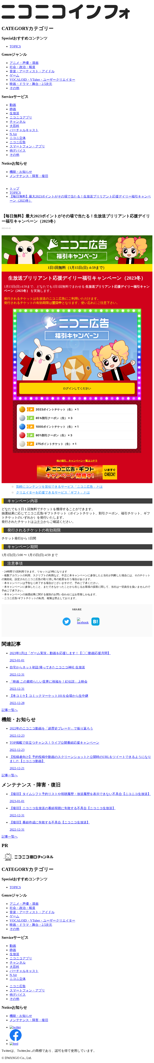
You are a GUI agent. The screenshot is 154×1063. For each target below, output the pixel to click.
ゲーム (14, 75)
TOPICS (15, 46)
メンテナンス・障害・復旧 (29, 176)
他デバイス (18, 150)
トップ (14, 188)
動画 (13, 105)
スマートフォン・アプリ (27, 146)
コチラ (38, 521)
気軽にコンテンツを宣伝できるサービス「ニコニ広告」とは (59, 486)
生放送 (14, 113)
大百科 (14, 126)
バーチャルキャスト (24, 130)
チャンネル (18, 121)
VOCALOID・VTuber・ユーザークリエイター (42, 79)
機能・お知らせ (21, 171)
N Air (13, 134)
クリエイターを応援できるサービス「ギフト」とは (53, 492)
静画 (13, 109)
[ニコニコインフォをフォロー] (15, 1027)
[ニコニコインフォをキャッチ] (14, 1043)
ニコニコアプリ (21, 117)
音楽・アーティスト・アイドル (32, 71)
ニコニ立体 (18, 138)
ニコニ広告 (18, 142)
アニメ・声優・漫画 (24, 62)
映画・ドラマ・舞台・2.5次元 (31, 84)
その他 (14, 88)
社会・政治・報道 (22, 67)
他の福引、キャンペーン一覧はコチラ (77, 460)
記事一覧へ (10, 710)
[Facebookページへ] (16, 1040)
